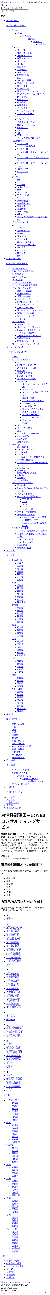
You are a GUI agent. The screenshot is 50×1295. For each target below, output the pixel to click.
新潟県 (20, 608)
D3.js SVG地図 (24, 548)
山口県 (20, 672)
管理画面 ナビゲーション (29, 335)
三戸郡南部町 (12, 988)
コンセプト (22, 86)
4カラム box (22, 174)
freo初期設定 (18, 274)
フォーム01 (27, 539)
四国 (14, 675)
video (19, 214)
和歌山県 (21, 655)
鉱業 (14, 732)
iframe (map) (22, 212)
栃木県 (20, 588)
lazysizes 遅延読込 (25, 460)
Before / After (23, 89)
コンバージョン (24, 119)
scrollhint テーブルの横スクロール (33, 457)
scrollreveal (22, 452)
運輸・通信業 (18, 743)
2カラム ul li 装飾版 (26, 146)
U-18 (24, 501)
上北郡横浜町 (12, 942)
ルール (15, 357)
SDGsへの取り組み (21, 784)
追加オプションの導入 (22, 482)
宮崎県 (20, 706)
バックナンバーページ (27, 305)
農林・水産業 (18, 724)
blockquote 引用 (24, 80)
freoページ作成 (19, 277)
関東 (14, 583)
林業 (14, 727)
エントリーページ (25, 316)
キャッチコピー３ (25, 113)
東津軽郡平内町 (13, 1055)
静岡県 (20, 630)
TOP (3, 1256)
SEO (19, 431)
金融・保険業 (18, 749)
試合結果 (21, 485)
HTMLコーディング (21, 288)
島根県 (20, 664)
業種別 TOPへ (13, 719)
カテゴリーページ (25, 308)
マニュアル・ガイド (21, 359)
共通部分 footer (24, 294)
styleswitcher (22, 480)
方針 (19, 362)
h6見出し (42, 44)
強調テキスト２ (24, 55)
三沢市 (9, 1075)
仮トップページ (19, 268)
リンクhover (22, 236)
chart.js (20, 454)
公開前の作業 (18, 321)
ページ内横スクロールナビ (30, 138)
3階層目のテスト (25, 776)
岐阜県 (20, 627)
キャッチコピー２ (25, 111)
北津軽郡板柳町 (13, 954)
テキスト (16, 47)
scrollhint (21, 184)
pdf (18, 132)
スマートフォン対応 (26, 378)
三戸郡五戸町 (12, 974)
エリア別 (10, 550)
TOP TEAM (27, 499)
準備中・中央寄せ (25, 83)
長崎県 (20, 697)
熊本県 (20, 700)
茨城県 (20, 585)
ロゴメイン (22, 250)
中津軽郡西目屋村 (14, 1028)
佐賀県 (20, 694)
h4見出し (32, 39)
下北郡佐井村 (12, 1003)
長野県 (20, 622)
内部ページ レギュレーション (26, 344)
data (19, 180)
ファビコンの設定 (25, 333)
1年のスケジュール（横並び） (31, 94)
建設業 (15, 735)
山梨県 (20, 619)
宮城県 (20, 571)
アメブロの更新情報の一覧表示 (32, 531)
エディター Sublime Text (28, 433)
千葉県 (20, 597)
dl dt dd (20, 190)
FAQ (19, 78)
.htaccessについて (30, 403)
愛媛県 (20, 683)
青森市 (9, 919)
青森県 (20, 566)
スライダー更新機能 (26, 512)
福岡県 (20, 692)
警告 (19, 256)
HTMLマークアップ (26, 365)
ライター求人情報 (20, 770)
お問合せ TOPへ (14, 792)
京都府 (20, 644)
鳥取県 (20, 661)
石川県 (20, 613)
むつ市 (9, 1090)
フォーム (21, 319)
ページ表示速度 (24, 428)
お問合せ (10, 787)
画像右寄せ (22, 209)
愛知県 (20, 633)
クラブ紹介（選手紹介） (29, 496)
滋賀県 (20, 641)
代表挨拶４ (22, 105)
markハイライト (24, 72)
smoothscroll (22, 447)
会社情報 (10, 760)
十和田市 (10, 1019)
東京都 (20, 599)
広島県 (20, 669)
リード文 (21, 50)
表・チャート (18, 177)
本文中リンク (23, 233)
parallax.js (21, 470)
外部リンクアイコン (26, 125)
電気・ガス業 (18, 741)
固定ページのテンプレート (30, 310)
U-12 (24, 506)
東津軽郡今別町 (13, 1048)
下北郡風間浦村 (13, 1000)
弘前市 (9, 1067)
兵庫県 (20, 650)
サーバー (21, 425)
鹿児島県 (21, 708)
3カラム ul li (22, 149)
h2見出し (21, 33)
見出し (15, 30)
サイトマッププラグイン (29, 327)
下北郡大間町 (12, 996)
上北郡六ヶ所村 (13, 950)
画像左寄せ (22, 206)
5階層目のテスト (36, 781)
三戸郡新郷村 (12, 981)
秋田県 (20, 574)
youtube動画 (22, 201)
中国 (14, 658)
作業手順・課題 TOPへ (17, 263)
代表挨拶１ (22, 97)
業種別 (9, 714)
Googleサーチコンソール (28, 330)
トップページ (23, 299)
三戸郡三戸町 (12, 977)
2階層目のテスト (20, 773)
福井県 (20, 616)
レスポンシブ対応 (25, 376)
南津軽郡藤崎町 (13, 1086)
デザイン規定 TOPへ (16, 25)
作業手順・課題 (13, 258)
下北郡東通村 (13, 1007)
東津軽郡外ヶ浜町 (14, 1052)
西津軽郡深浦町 (13, 1036)
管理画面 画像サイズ (27, 338)
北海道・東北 (18, 560)
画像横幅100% (24, 203)
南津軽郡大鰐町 (13, 1083)
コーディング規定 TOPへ (18, 352)
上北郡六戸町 (12, 946)
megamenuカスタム (26, 514)
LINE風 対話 (23, 75)
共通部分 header (24, 291)
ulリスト (21, 61)
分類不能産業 (18, 757)
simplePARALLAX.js (26, 473)
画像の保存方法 (24, 373)
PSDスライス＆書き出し (23, 271)
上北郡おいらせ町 (14, 928)
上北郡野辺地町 (13, 939)
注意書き (21, 67)
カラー (15, 225)
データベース (28, 389)
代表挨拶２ (22, 99)
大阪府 (20, 647)
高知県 (20, 686)
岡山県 (20, 666)
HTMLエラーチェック (27, 302)
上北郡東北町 (12, 935)
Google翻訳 (22, 545)
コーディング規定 (14, 347)
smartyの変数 (23, 436)
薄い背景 (21, 247)
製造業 (15, 738)
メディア (16, 198)
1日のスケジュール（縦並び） (31, 91)
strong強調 (22, 69)
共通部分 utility (24, 296)
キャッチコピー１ (25, 108)
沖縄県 (20, 711)
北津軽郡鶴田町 (13, 957)
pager (19, 130)
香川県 (20, 680)
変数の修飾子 (23, 442)
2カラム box (22, 169)
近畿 (14, 639)
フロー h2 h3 (23, 195)
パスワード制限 (24, 494)
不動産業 (16, 752)
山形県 (20, 577)
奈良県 (20, 652)
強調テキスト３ (24, 58)
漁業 (14, 729)
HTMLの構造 (28, 398)
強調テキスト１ (24, 53)
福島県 (20, 580)
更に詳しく (22, 127)
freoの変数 (22, 439)
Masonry (21, 477)
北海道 (20, 563)
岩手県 (20, 569)
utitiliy (25, 423)
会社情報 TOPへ (14, 765)
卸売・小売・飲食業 (21, 746)
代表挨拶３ (22, 102)
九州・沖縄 (17, 689)
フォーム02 (27, 542)
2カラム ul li (22, 143)
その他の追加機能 (20, 528)
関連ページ (22, 135)
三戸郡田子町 (12, 985)
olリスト (21, 64)
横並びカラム (18, 141)
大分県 (20, 703)
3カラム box (22, 171)
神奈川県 (21, 602)
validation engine (24, 468)
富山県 (20, 611)
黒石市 (9, 965)
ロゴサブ (21, 253)
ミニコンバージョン (26, 122)
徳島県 (20, 678)
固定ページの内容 (25, 313)
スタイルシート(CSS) (22, 282)
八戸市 (9, 1044)
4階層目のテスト (30, 779)
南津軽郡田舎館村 (14, 1079)
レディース (27, 509)
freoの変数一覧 (29, 406)
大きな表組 (22, 187)
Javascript (21, 370)
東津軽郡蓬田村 (13, 808)
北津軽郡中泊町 (13, 961)
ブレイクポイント (20, 222)
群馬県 (20, 591)
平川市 (9, 1063)
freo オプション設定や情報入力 (26, 285)
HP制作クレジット (26, 341)
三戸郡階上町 (13, 992)
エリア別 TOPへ (14, 555)
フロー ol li (22, 192)
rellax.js (20, 475)
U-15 (24, 504)
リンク (15, 116)
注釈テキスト (23, 231)
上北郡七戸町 (12, 931)
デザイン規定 (12, 20)
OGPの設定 (17, 280)
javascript (16, 444)
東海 (14, 625)
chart (19, 182)
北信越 (15, 605)
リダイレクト (23, 324)
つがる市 (10, 1016)
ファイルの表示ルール (33, 400)
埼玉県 (20, 594)
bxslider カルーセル (26, 449)
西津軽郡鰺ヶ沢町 (14, 1032)
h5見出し (37, 41)
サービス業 (17, 755)
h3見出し (26, 36)
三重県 (20, 636)
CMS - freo (22, 381)
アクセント (22, 239)
